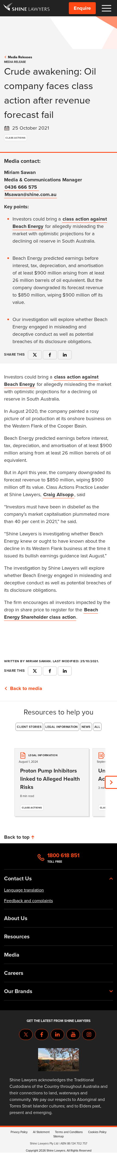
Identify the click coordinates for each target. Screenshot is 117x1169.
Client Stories (29, 727)
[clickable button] (106, 8)
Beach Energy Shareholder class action (51, 613)
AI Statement (41, 1132)
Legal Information (61, 727)
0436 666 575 (21, 187)
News (86, 727)
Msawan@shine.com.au (30, 194)
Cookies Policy (97, 1132)
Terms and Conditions (69, 1132)
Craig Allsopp (58, 494)
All (97, 727)
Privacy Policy (19, 1132)
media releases (20, 57)
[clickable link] (26, 8)
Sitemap (58, 1136)
